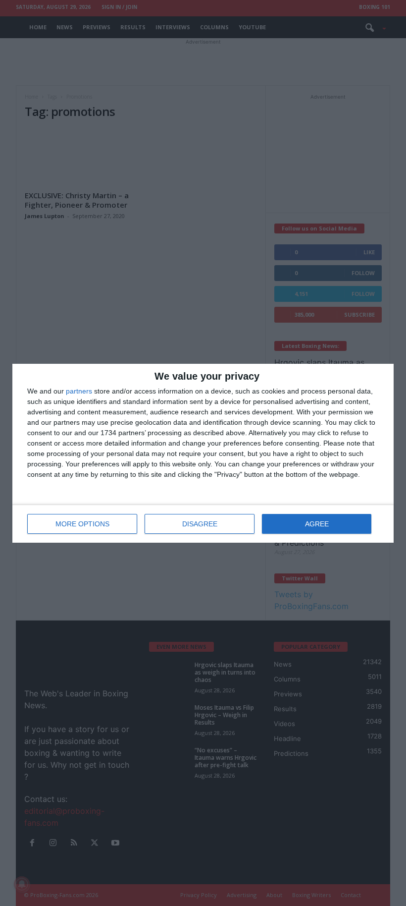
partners (79, 391)
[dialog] (203, 453)
